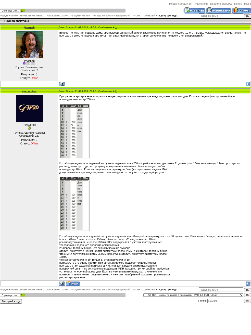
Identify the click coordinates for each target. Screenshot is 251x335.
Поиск (238, 3)
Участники (201, 3)
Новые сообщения (180, 3)
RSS (247, 3)
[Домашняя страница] (73, 283)
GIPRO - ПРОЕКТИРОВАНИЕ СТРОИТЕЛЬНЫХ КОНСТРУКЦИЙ (45, 15)
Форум (4, 15)
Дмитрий (29, 27)
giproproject (29, 91)
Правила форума (221, 3)
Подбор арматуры (168, 15)
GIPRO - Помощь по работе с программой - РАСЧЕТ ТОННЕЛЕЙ (118, 15)
